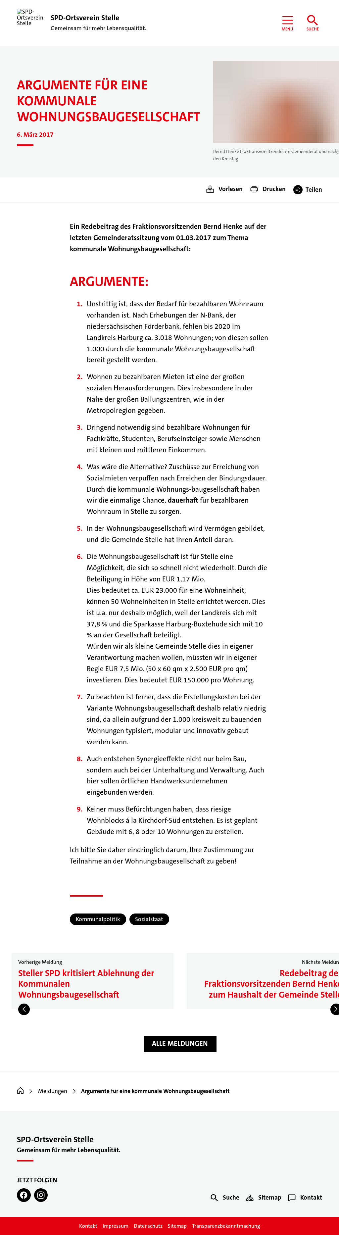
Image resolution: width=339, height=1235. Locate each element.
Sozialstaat (149, 919)
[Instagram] (41, 1195)
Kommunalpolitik (98, 919)
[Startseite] (20, 1091)
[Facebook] (23, 1195)
